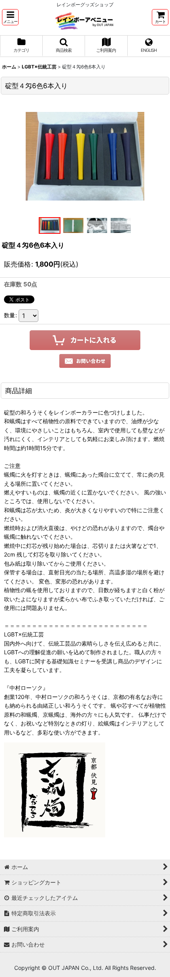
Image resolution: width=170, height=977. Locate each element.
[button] (10, 17)
